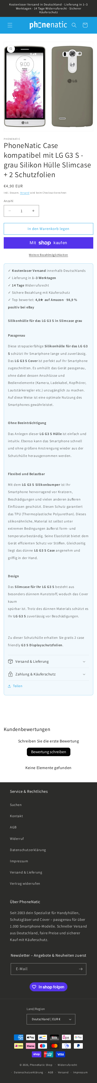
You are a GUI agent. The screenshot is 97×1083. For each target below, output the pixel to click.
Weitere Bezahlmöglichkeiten (48, 255)
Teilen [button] (18, 686)
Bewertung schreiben (48, 751)
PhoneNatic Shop (41, 1064)
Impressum (19, 861)
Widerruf (17, 838)
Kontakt (16, 816)
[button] (9, 25)
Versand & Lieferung (26, 872)
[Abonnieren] (80, 969)
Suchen (16, 804)
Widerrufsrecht (67, 1065)
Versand (25, 192)
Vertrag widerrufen (25, 883)
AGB (13, 827)
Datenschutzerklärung (28, 850)
